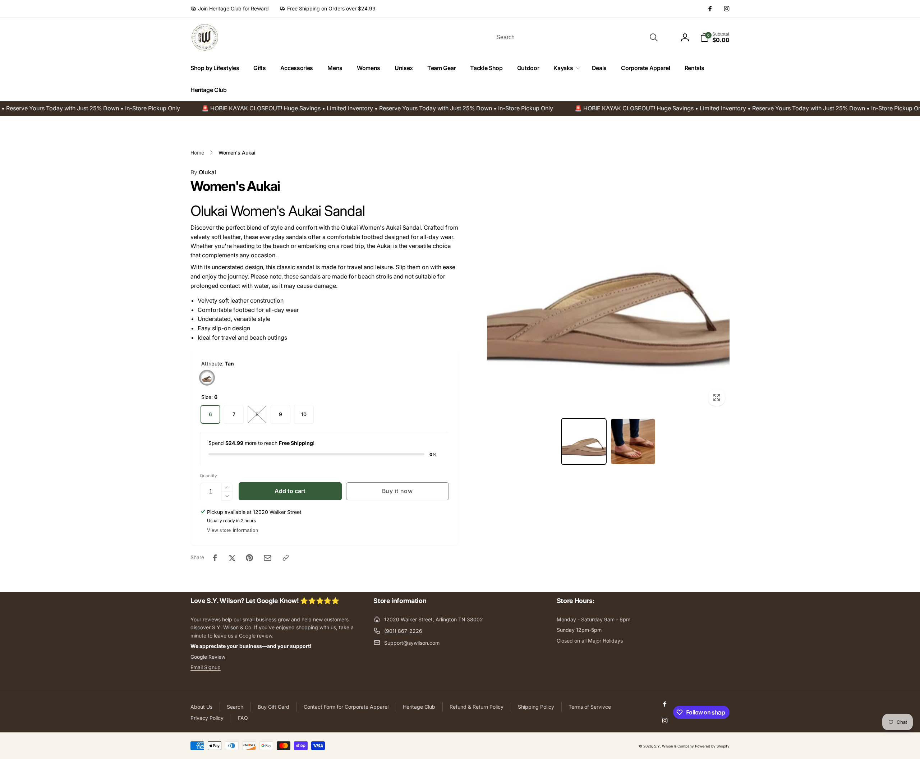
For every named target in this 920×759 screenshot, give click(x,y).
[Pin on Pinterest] (249, 557)
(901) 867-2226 (403, 631)
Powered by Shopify (712, 746)
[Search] (654, 37)
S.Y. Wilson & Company (674, 746)
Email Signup (205, 667)
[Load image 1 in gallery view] (584, 441)
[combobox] (576, 37)
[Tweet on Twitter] (232, 557)
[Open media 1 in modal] (608, 289)
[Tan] (207, 377)
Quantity (208, 475)
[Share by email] (267, 557)
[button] (565, 68)
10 (304, 414)
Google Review (207, 657)
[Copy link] (285, 557)
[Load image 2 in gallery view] (633, 441)
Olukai (203, 172)
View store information (232, 530)
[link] (229, 9)
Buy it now (397, 490)
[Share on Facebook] (214, 557)
